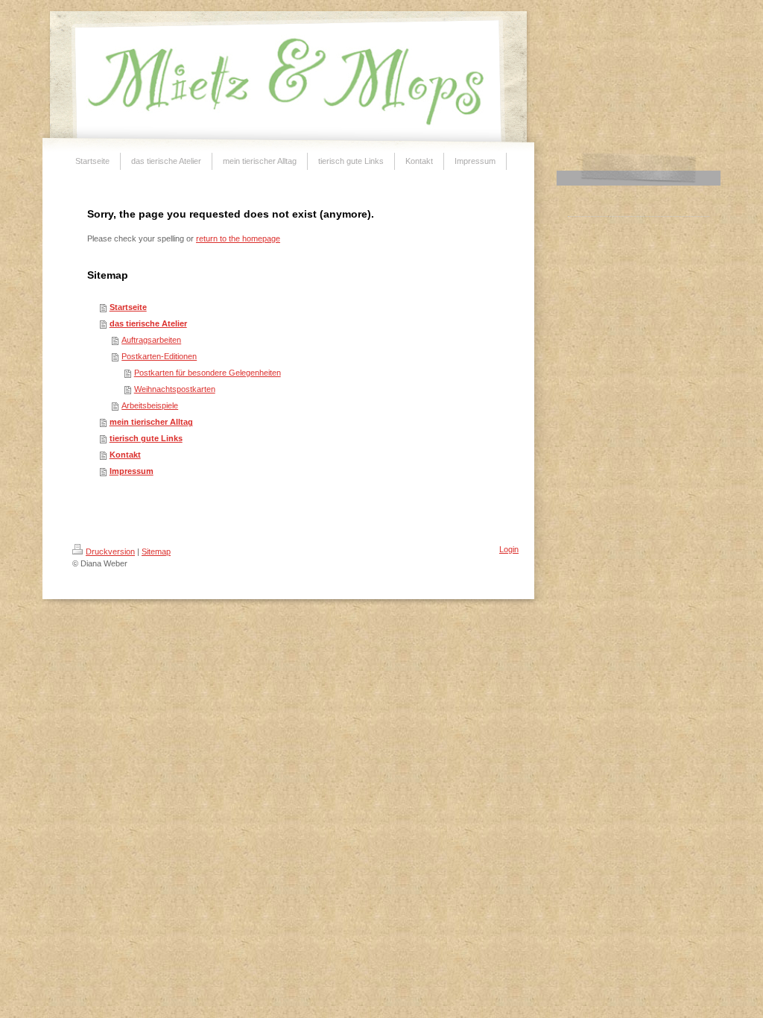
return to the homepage (238, 238)
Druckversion (110, 551)
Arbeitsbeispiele (149, 405)
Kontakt (125, 454)
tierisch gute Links (146, 438)
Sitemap (156, 551)
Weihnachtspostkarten (174, 389)
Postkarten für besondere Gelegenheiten (207, 372)
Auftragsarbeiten (151, 339)
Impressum (131, 471)
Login (509, 549)
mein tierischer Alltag (151, 421)
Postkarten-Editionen (159, 356)
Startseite (128, 307)
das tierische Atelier (148, 323)
